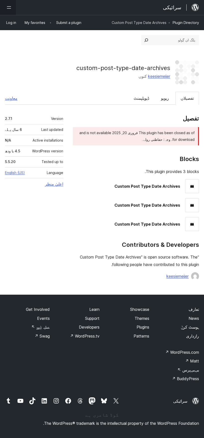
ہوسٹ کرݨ (190, 327)
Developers (89, 327)
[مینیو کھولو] (8, 7)
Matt (192, 360)
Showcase (139, 309)
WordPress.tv (85, 336)
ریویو (165, 98)
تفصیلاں (187, 98)
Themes (142, 318)
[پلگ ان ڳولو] (146, 40)
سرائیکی (180, 401)
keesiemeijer (159, 76)
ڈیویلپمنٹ (141, 98)
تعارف (194, 309)
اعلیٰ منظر (54, 183)
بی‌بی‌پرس (188, 369)
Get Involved (38, 309)
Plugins (143, 327)
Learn (94, 309)
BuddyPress (185, 378)
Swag (42, 336)
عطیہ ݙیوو (40, 327)
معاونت (11, 98)
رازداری (192, 336)
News (194, 318)
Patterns (141, 336)
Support (92, 318)
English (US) (15, 173)
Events (43, 318)
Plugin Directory (186, 22)
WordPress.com (182, 352)
